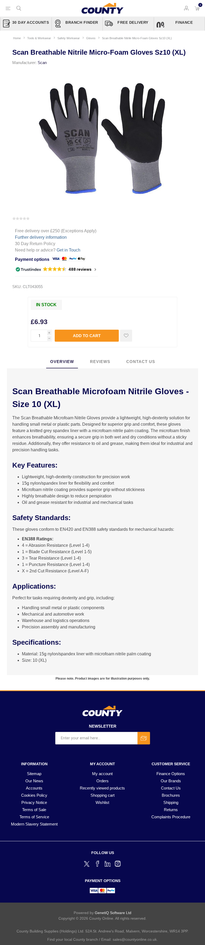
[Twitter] (87, 863)
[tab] (62, 361)
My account (102, 773)
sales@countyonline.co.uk (135, 939)
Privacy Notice (34, 802)
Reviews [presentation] (100, 361)
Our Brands (171, 781)
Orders (102, 781)
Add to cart (87, 335)
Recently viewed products (102, 788)
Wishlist (102, 802)
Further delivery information (41, 237)
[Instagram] (117, 863)
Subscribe (143, 738)
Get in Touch (68, 250)
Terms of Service (34, 817)
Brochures (171, 795)
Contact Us (171, 788)
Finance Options (170, 773)
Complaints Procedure (170, 817)
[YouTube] (107, 863)
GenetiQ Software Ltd (113, 913)
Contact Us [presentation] (140, 361)
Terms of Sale (34, 809)
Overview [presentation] (62, 361)
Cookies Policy (34, 795)
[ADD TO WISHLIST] (126, 336)
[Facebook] (97, 863)
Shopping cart (102, 795)
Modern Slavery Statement (34, 824)
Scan (42, 62)
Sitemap (34, 773)
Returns (171, 809)
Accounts (34, 788)
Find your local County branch (72, 939)
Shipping (170, 802)
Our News (34, 781)
